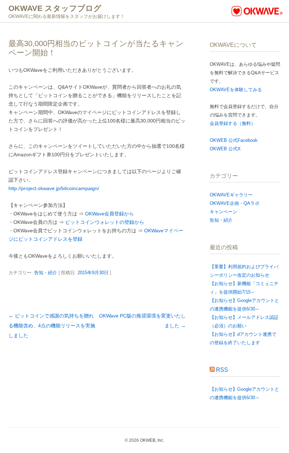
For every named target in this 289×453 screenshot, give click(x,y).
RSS (222, 370)
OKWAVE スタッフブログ (55, 8)
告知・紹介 (45, 272)
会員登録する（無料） (233, 123)
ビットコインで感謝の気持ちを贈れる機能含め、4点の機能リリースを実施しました (51, 325)
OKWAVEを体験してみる (236, 89)
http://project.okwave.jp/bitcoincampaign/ (53, 188)
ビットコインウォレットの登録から (104, 222)
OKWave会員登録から (109, 213)
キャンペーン (223, 211)
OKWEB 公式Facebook (234, 140)
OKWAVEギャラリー (231, 194)
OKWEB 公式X (225, 148)
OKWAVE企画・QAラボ (234, 203)
